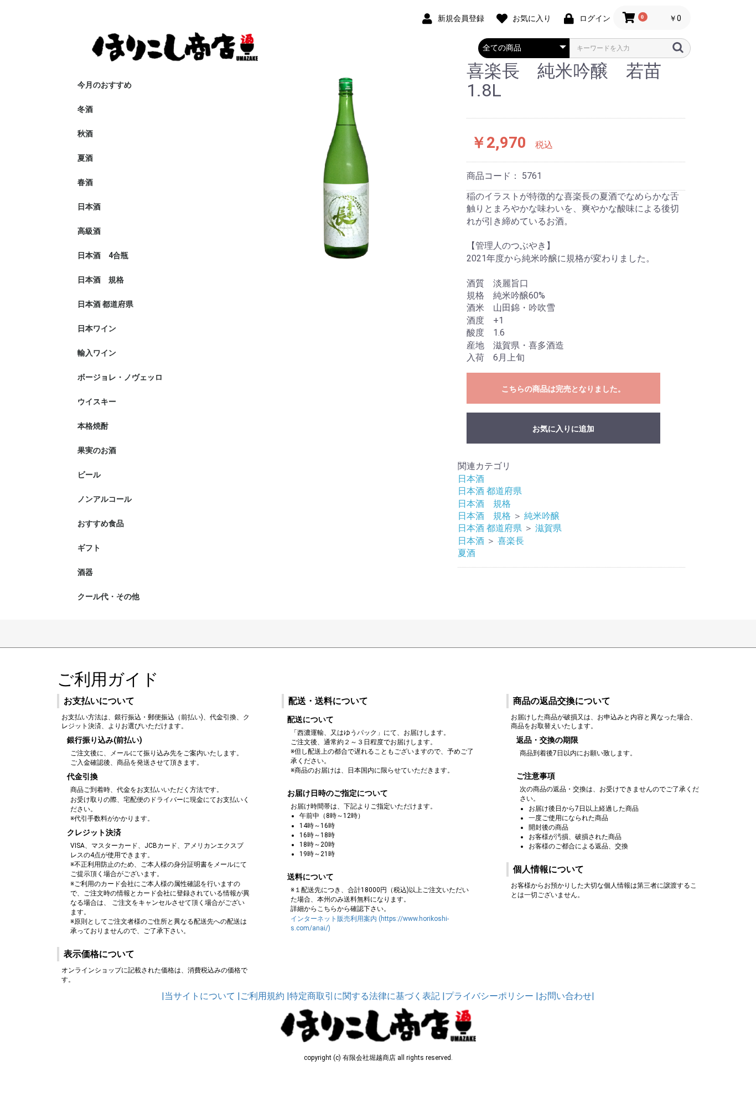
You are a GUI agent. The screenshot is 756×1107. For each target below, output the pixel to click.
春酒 (85, 182)
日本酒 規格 (100, 279)
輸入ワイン (96, 352)
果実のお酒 (96, 450)
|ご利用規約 (260, 996)
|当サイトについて (198, 996)
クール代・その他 (108, 596)
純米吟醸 (546, 516)
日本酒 (89, 206)
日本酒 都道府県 (105, 304)
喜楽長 (511, 541)
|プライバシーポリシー (488, 996)
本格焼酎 (92, 425)
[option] (344, 164)
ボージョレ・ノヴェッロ (120, 377)
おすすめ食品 (100, 523)
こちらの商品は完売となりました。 (563, 388)
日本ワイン (96, 328)
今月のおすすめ (104, 84)
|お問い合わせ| (565, 996)
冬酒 (85, 109)
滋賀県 (548, 528)
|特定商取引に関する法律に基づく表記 (363, 996)
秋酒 (85, 133)
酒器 (85, 572)
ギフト (89, 547)
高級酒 (89, 230)
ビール (89, 474)
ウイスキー (96, 401)
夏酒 (85, 157)
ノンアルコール (104, 499)
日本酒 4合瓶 (102, 255)
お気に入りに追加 (563, 428)
